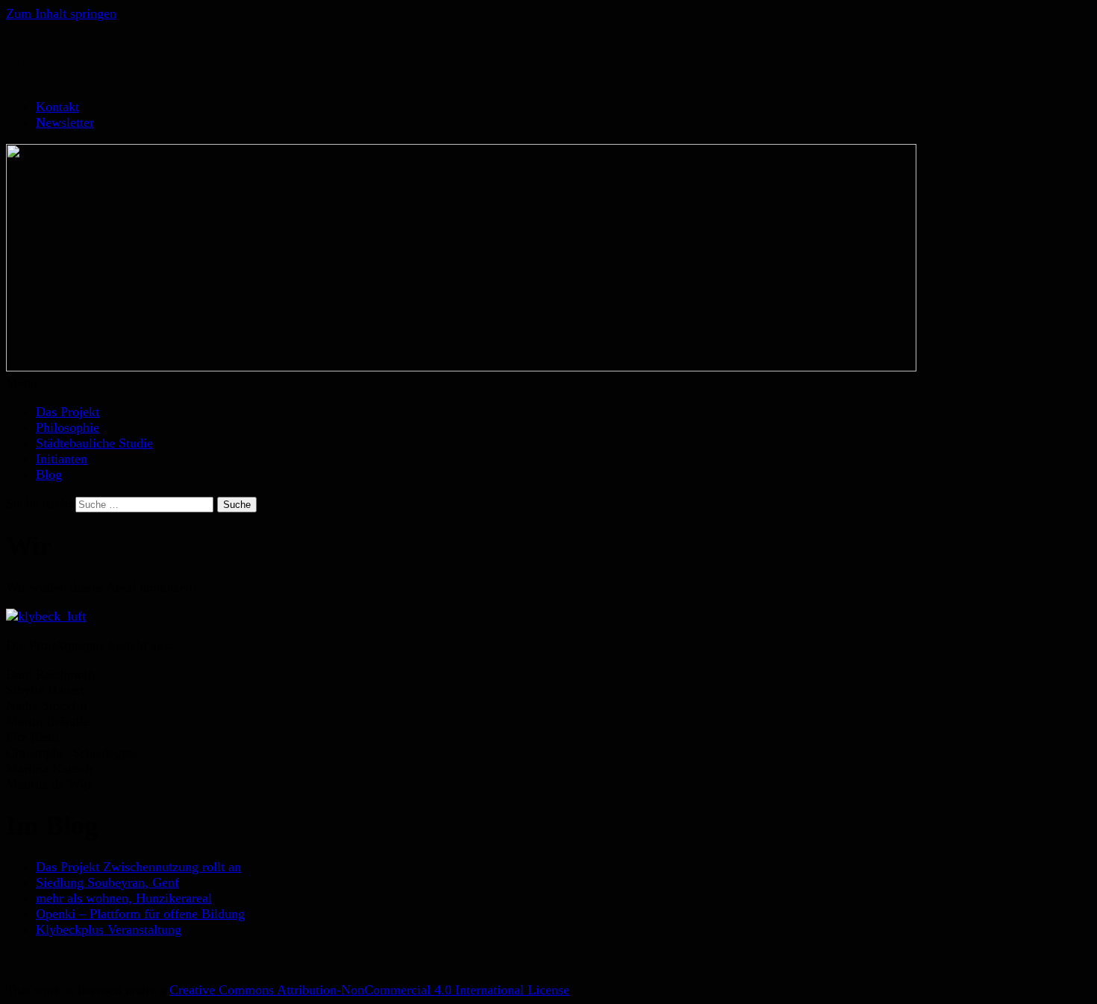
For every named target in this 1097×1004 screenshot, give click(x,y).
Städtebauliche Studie (94, 443)
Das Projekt (67, 411)
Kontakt (57, 106)
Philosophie (67, 427)
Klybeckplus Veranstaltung (108, 929)
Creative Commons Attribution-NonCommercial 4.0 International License (369, 989)
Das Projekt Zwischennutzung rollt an (138, 866)
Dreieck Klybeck (181, 60)
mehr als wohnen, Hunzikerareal (124, 898)
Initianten (61, 458)
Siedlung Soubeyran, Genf (107, 882)
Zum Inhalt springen (61, 13)
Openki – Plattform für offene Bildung (140, 913)
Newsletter (65, 122)
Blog (49, 474)
